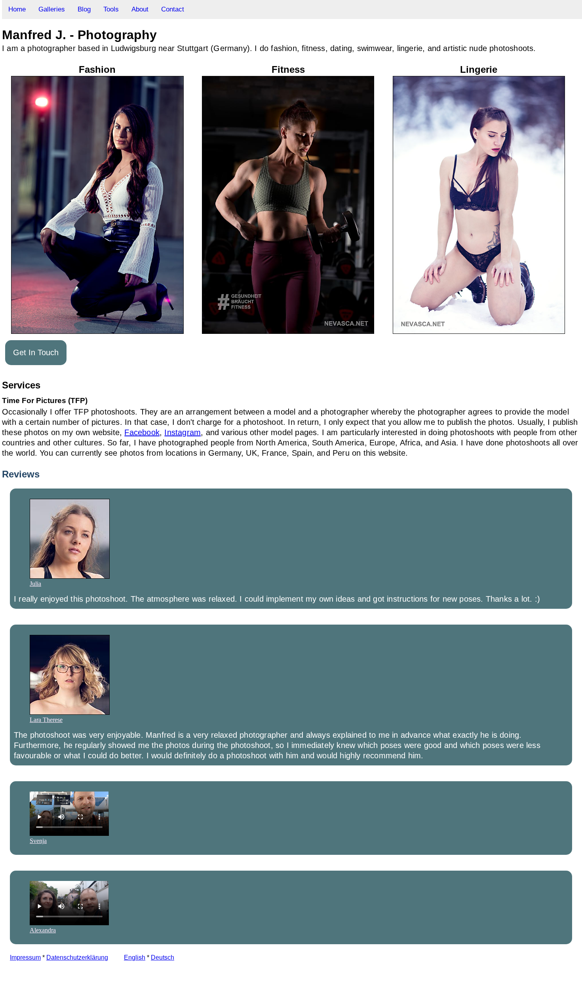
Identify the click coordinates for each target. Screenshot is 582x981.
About (139, 9)
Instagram (182, 432)
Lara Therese (46, 719)
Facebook (142, 432)
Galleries (51, 9)
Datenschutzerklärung (77, 957)
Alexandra (43, 930)
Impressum (25, 957)
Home (17, 9)
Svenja (38, 840)
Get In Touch (36, 352)
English (134, 957)
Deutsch (162, 957)
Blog (84, 9)
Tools (111, 9)
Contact (172, 9)
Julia (35, 583)
